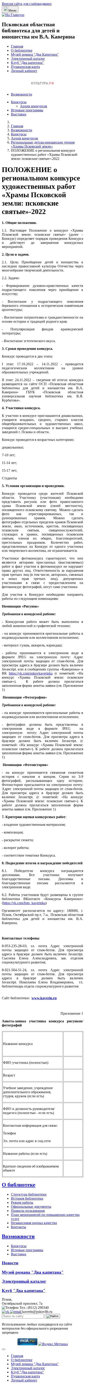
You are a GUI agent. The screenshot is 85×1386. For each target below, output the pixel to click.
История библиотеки (27, 1198)
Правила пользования (28, 1211)
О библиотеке (21, 50)
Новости (10, 1263)
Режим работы (22, 1202)
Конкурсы (19, 102)
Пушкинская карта (25, 67)
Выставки (18, 114)
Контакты (18, 1227)
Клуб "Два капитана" (27, 63)
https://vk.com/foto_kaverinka (24, 903)
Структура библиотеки (28, 1194)
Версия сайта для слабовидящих (27, 4)
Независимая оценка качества (34, 1223)
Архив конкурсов (33, 106)
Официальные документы (31, 1206)
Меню (13, 10)
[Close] (3, 1349)
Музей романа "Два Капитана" (35, 54)
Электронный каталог (28, 58)
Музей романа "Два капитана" (33, 1272)
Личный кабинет (24, 71)
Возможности (21, 94)
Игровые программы (27, 110)
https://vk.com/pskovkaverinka (31, 673)
